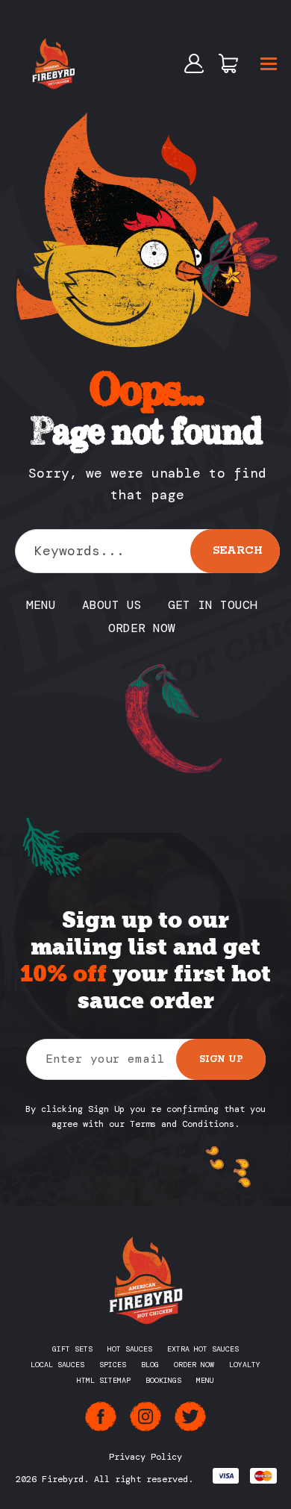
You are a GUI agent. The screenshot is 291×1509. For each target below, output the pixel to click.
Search (238, 550)
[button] (268, 63)
